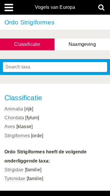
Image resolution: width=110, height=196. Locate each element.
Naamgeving (82, 44)
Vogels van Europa (55, 7)
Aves (9, 126)
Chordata (14, 117)
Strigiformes (17, 135)
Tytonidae (14, 178)
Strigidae (13, 169)
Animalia (13, 108)
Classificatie (27, 44)
